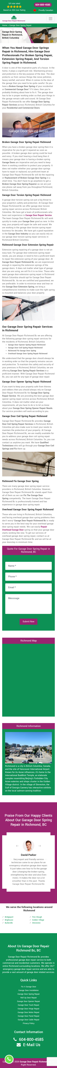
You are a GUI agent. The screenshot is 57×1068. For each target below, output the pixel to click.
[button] (19, 845)
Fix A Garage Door (28, 986)
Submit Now (28, 621)
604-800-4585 (42, 4)
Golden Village (38, 920)
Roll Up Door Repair (28, 997)
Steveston (36, 923)
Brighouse (9, 920)
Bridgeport (9, 917)
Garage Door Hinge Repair (28, 1008)
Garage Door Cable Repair (28, 1019)
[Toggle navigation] (50, 19)
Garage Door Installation (28, 990)
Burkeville (9, 923)
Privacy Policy (28, 1023)
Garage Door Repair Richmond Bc (36, 1061)
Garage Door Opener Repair (28, 1001)
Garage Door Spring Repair (20, 25)
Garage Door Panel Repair (28, 1016)
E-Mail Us (31, 1045)
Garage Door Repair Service (38, 215)
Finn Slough (37, 917)
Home (4, 25)
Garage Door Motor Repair (28, 1012)
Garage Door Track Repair (28, 1005)
